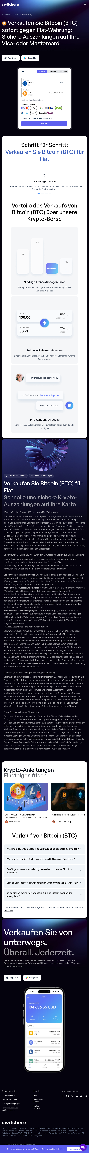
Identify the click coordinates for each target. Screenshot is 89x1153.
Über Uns (36, 1091)
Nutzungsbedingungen (11, 1104)
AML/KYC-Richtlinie (9, 1099)
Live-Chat (8, 910)
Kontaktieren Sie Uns (38, 1100)
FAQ (35, 1095)
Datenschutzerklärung (10, 1091)
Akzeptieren (75, 1149)
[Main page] (10, 4)
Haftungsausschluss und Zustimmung (10, 1109)
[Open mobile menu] (85, 4)
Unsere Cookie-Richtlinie (53, 1149)
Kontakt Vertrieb (36, 1107)
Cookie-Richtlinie (8, 1095)
